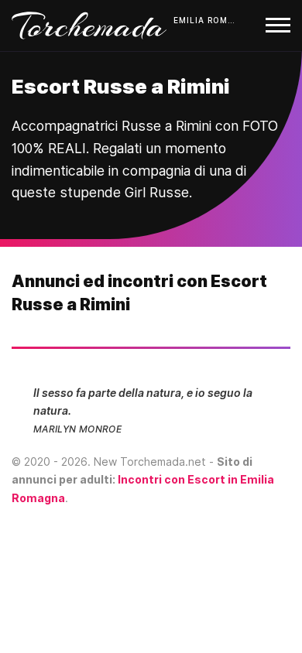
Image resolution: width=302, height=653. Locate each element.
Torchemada (89, 25)
